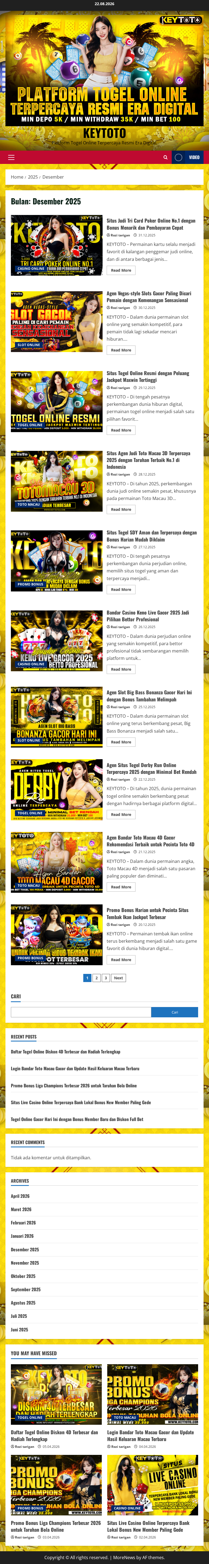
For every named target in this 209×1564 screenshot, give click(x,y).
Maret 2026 (21, 1209)
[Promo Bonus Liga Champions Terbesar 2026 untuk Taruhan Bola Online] (56, 1485)
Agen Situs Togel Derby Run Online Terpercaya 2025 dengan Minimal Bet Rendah (57, 789)
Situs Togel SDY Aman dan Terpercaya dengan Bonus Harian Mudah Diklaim (57, 560)
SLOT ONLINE (29, 345)
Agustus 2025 (23, 1302)
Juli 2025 (19, 1316)
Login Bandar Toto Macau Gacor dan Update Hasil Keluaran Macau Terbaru (75, 1068)
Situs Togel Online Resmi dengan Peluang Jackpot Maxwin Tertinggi (57, 401)
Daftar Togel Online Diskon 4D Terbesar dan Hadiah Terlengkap (65, 1051)
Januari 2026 (22, 1236)
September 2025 (26, 1289)
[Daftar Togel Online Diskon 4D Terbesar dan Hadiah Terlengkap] (56, 1394)
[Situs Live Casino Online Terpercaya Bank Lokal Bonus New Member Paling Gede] (152, 1485)
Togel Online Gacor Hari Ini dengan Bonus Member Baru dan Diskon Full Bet (77, 1119)
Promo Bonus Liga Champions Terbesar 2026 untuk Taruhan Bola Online (74, 1085)
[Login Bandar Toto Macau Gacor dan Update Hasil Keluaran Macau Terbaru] (152, 1394)
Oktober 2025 (23, 1276)
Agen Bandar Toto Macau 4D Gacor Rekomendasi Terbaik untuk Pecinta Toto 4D (57, 862)
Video (194, 157)
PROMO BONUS (30, 584)
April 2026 (20, 1196)
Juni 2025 (19, 1329)
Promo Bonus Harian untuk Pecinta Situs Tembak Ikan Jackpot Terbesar (57, 934)
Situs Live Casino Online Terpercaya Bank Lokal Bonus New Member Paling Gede (81, 1102)
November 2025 (25, 1262)
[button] (11, 157)
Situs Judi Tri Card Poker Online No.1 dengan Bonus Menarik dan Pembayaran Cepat (57, 245)
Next (118, 977)
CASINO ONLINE (31, 268)
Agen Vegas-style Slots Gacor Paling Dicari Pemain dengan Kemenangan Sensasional (57, 321)
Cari (16, 996)
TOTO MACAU (29, 504)
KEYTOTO (104, 132)
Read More (123, 271)
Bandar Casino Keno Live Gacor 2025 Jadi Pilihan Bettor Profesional (57, 640)
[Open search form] (166, 157)
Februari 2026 (23, 1222)
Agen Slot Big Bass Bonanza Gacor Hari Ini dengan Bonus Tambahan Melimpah (57, 717)
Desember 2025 (25, 1249)
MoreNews (124, 1557)
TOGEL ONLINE (30, 425)
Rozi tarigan (120, 235)
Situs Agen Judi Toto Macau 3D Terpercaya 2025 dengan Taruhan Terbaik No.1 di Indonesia (57, 481)
